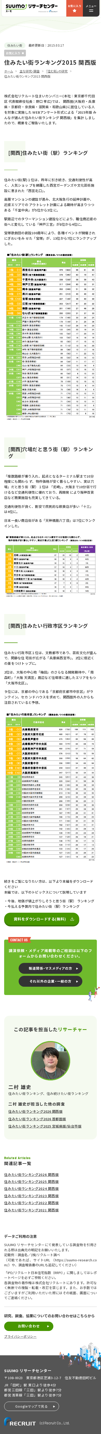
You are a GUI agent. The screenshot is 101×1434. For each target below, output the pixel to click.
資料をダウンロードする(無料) (40, 918)
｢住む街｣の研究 (57, 71)
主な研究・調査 (29, 71)
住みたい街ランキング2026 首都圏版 (37, 1118)
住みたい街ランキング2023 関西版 (31, 1195)
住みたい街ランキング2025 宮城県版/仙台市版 (44, 1126)
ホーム (8, 71)
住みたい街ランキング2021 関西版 (31, 1210)
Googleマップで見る (31, 1406)
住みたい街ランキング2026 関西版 (35, 1111)
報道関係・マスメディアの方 (50, 968)
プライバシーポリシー (20, 1336)
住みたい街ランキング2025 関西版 (31, 1181)
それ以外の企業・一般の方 (50, 981)
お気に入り (74, 6)
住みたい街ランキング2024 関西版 (31, 1188)
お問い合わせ (28, 1325)
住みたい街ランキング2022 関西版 (31, 1202)
